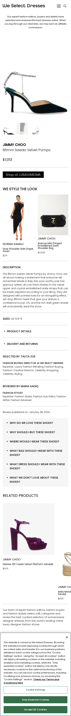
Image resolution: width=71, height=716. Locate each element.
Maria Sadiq (29, 386)
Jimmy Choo (14, 144)
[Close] (67, 637)
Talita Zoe (28, 356)
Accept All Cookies (35, 709)
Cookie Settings (35, 689)
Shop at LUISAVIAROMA (23, 175)
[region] (35, 674)
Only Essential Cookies (35, 699)
